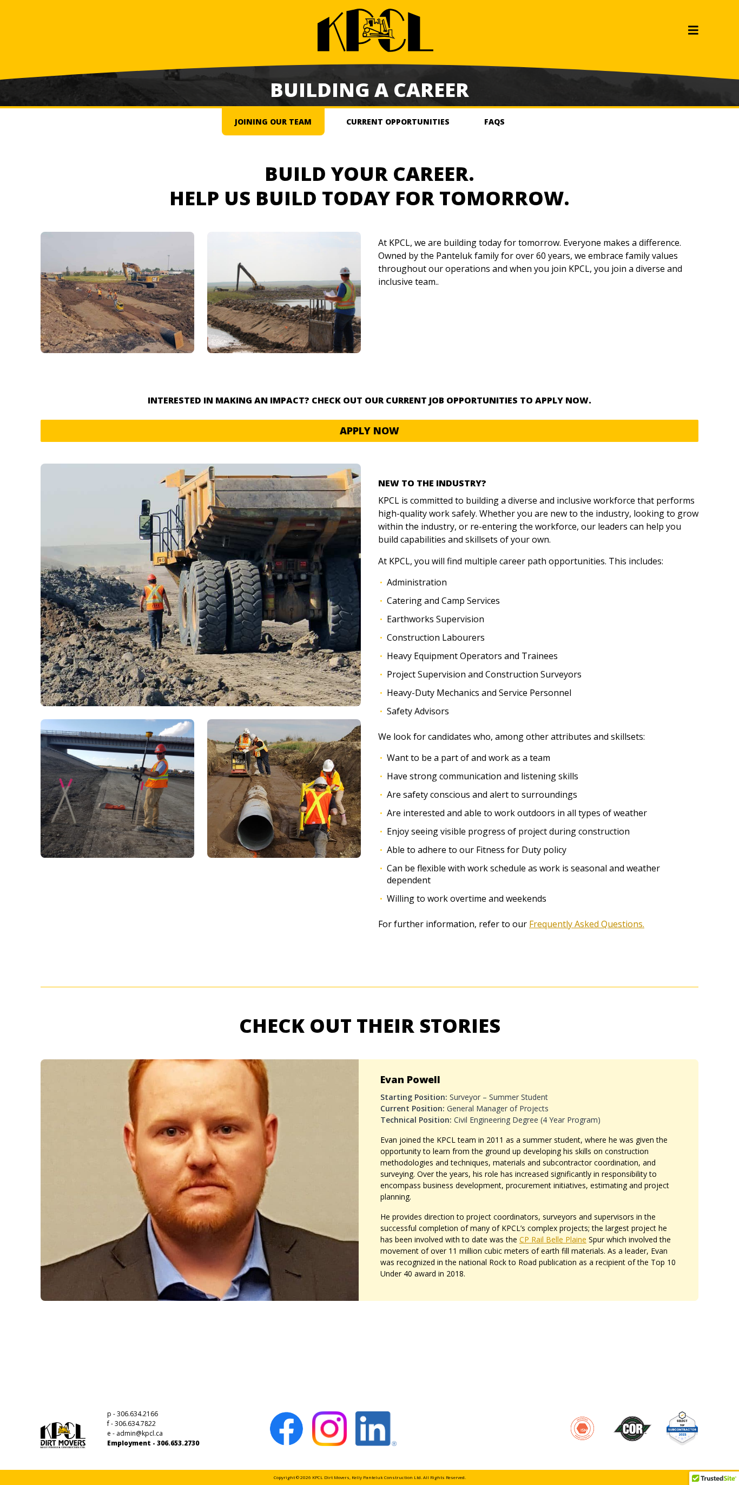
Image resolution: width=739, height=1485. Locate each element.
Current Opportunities (398, 122)
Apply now (369, 430)
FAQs (494, 122)
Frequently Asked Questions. (586, 924)
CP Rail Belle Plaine (552, 1239)
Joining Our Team (273, 122)
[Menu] (693, 30)
